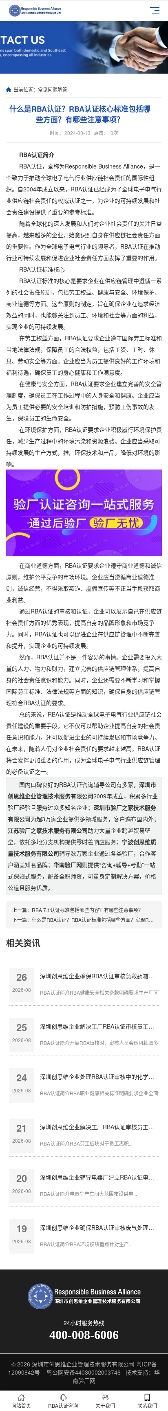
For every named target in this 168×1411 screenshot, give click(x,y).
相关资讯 (23, 942)
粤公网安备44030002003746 (83, 1372)
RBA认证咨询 (63, 1405)
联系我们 (147, 1405)
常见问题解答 (52, 89)
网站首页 (21, 1405)
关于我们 (105, 1405)
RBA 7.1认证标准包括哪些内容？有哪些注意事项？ (87, 909)
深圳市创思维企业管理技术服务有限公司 (83, 1364)
